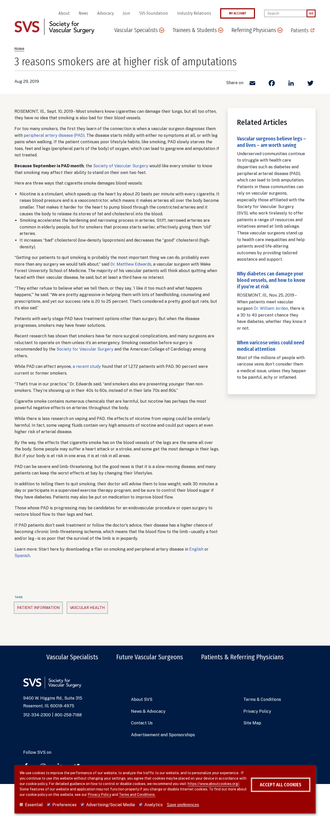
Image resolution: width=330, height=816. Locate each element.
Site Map (252, 722)
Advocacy (105, 13)
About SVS (141, 699)
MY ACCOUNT (237, 13)
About (64, 13)
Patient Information (38, 608)
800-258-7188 (68, 714)
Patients (300, 30)
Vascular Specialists (72, 657)
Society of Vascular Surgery (120, 165)
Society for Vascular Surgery (84, 349)
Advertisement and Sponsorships (163, 734)
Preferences (64, 804)
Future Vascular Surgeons (149, 657)
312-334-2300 (37, 714)
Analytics (153, 804)
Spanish (22, 555)
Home (19, 48)
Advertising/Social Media (110, 804)
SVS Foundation (153, 13)
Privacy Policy (257, 711)
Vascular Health (87, 608)
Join (126, 13)
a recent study (87, 366)
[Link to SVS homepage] (54, 26)
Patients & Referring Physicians (242, 657)
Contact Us (142, 722)
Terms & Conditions (262, 699)
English (196, 549)
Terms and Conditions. (137, 795)
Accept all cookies (280, 785)
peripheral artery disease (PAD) (54, 135)
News (83, 13)
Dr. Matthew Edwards (130, 264)
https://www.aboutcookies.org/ (213, 784)
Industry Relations (194, 13)
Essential (34, 804)
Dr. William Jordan (271, 308)
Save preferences (183, 805)
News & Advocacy (148, 711)
